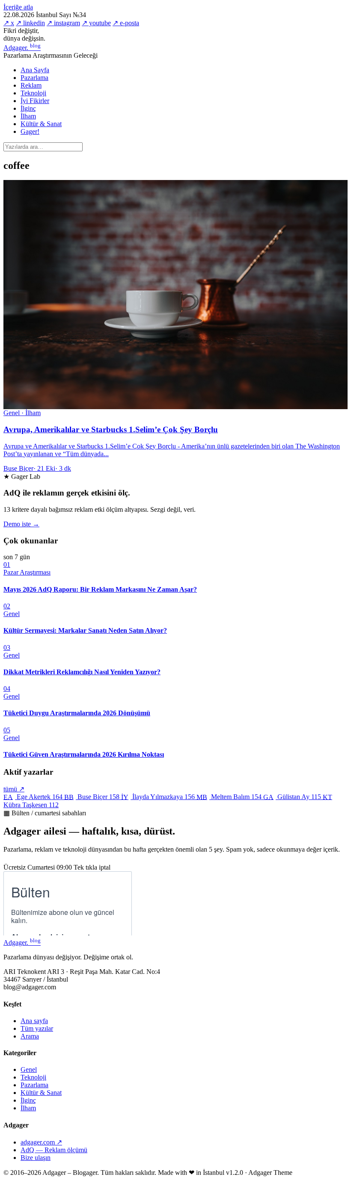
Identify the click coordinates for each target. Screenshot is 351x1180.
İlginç (28, 108)
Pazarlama (34, 77)
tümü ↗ (13, 789)
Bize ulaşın (36, 1157)
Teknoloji (33, 93)
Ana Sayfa (35, 70)
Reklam (31, 85)
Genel (29, 1069)
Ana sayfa (34, 1020)
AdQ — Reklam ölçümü (54, 1149)
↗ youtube (96, 23)
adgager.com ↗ (41, 1142)
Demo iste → (21, 524)
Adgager (22, 47)
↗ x (8, 23)
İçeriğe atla (18, 7)
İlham (28, 116)
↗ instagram (63, 23)
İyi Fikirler (35, 100)
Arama (30, 1036)
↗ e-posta (126, 23)
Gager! (30, 131)
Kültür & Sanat (41, 123)
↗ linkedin (30, 23)
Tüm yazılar (37, 1028)
